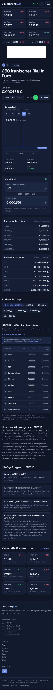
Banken (5, 651)
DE (5, 671)
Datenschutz (24, 686)
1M (19, 114)
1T (7, 114)
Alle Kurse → (45, 549)
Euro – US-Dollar (8, 623)
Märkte (5, 648)
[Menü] (48, 3)
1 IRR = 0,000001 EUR (13, 305)
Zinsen (4, 654)
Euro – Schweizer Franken (12, 629)
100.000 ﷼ (21, 310)
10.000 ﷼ (42, 305)
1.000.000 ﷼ (9, 316)
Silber (4, 660)
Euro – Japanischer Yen (11, 635)
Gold (4, 657)
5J (29, 114)
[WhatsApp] (35, 97)
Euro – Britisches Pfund (11, 626)
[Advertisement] (26, 52)
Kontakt (14, 686)
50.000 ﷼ (8, 310)
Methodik (34, 342)
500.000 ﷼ (35, 310)
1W (13, 114)
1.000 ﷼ (29, 305)
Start (4, 645)
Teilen (45, 98)
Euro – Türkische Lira (10, 632)
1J (24, 114)
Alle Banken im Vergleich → (13, 334)
